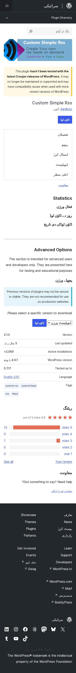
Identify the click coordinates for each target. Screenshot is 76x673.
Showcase (28, 515)
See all (8, 462)
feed (15, 393)
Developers (64, 562)
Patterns (30, 535)
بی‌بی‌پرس (63, 595)
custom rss (11, 385)
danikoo (66, 109)
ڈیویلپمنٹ (62, 165)
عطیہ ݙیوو (29, 562)
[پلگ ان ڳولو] (31, 31)
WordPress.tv (60, 569)
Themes (30, 522)
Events (31, 555)
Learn (68, 548)
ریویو (65, 144)
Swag (30, 569)
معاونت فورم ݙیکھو (61, 491)
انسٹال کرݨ (60, 154)
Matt (66, 588)
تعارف (68, 515)
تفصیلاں (63, 134)
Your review (63, 462)
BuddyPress (61, 602)
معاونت (63, 185)
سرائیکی (57, 620)
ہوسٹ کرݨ (65, 529)
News (68, 522)
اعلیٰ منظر (61, 174)
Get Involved (26, 548)
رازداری (67, 535)
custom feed (28, 385)
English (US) (11, 376)
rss (7, 393)
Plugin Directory (61, 17)
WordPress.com (59, 581)
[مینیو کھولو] (6, 6)
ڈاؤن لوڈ (65, 119)
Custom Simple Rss (52, 102)
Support (66, 555)
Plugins (31, 529)
